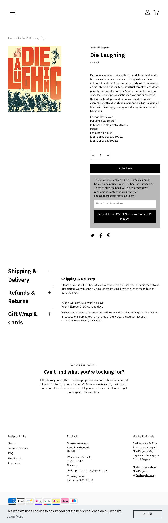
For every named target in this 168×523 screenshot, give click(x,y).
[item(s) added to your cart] (156, 12)
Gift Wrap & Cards (23, 318)
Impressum (14, 463)
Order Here (125, 168)
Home (11, 38)
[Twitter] (92, 235)
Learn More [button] (15, 516)
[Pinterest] (109, 235)
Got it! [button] (147, 514)
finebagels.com (145, 475)
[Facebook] (101, 235)
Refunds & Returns (21, 296)
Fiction (22, 38)
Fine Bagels (15, 458)
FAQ (10, 453)
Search (12, 443)
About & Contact (18, 448)
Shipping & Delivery (22, 275)
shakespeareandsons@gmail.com (87, 470)
